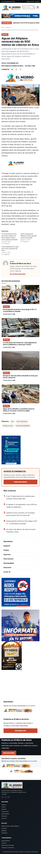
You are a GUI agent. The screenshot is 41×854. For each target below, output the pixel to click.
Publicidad (4, 833)
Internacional (8, 559)
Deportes (7, 554)
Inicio (3, 27)
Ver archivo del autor (18, 274)
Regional (8, 27)
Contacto (37, 1)
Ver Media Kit (20, 731)
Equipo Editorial (6, 840)
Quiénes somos (30, 1)
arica (12, 421)
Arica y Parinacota (22, 421)
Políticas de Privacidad (8, 845)
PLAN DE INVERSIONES (23, 425)
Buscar (33, 7)
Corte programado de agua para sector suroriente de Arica (10, 248)
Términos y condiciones (8, 847)
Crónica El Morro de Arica (13, 66)
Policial (6, 550)
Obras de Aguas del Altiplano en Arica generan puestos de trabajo (28, 235)
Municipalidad (9, 563)
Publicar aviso (20, 482)
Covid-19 (7, 572)
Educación (7, 567)
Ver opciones (9, 753)
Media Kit (4, 830)
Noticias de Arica (8, 425)
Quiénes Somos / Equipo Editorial (10, 826)
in (12, 69)
